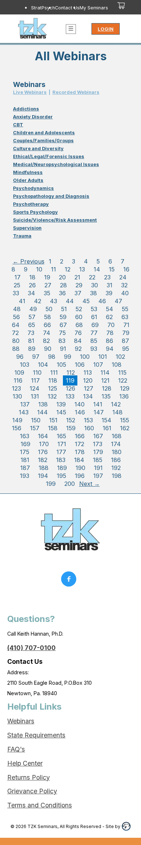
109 (19, 372)
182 (42, 459)
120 (88, 380)
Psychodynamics (33, 188)
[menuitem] (43, 7)
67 (63, 324)
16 (126, 269)
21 (77, 277)
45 (86, 301)
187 (25, 467)
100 (85, 356)
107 (98, 364)
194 (43, 475)
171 (61, 444)
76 (78, 332)
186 (116, 459)
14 (97, 269)
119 (70, 380)
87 (125, 340)
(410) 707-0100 (31, 648)
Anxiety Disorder (33, 116)
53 (94, 309)
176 (43, 452)
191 (98, 467)
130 (17, 396)
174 (116, 444)
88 (16, 348)
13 (82, 269)
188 (43, 467)
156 (16, 428)
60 (78, 317)
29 (79, 285)
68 (79, 324)
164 (43, 436)
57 (32, 317)
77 (94, 332)
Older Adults (28, 180)
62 (109, 317)
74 (46, 332)
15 (112, 269)
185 (97, 459)
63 (124, 317)
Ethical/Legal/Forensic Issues (48, 156)
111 (54, 372)
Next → (89, 483)
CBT (18, 124)
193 (24, 475)
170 (44, 444)
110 (37, 372)
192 (116, 467)
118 (52, 380)
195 (61, 475)
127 (88, 388)
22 (92, 277)
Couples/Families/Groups (43, 140)
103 (24, 364)
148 (117, 412)
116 (18, 380)
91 (63, 348)
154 (106, 420)
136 (124, 396)
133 (69, 396)
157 (34, 428)
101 (102, 356)
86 (109, 340)
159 (71, 428)
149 (17, 420)
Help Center (25, 763)
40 (125, 293)
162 (124, 428)
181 (25, 459)
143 (24, 412)
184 (79, 459)
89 (31, 348)
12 (67, 269)
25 (17, 285)
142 (116, 404)
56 (16, 317)
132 (52, 396)
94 (110, 348)
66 (47, 324)
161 (107, 428)
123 (16, 388)
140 (79, 404)
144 (42, 412)
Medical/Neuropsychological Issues (56, 164)
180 (116, 452)
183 (60, 459)
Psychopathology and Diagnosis (51, 196)
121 (105, 380)
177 (61, 452)
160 (89, 428)
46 (102, 301)
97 (35, 356)
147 (99, 412)
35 (47, 293)
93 (93, 348)
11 (53, 269)
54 (109, 309)
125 (52, 388)
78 (110, 332)
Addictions (26, 109)
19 (47, 277)
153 (88, 420)
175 (24, 452)
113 (88, 372)
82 (46, 340)
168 (116, 436)
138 (43, 404)
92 (78, 348)
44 (70, 301)
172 (79, 444)
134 (88, 396)
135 (106, 396)
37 (77, 293)
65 (31, 324)
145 (61, 412)
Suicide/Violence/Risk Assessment (55, 220)
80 (16, 340)
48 (17, 309)
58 (47, 317)
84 (78, 340)
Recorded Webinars (75, 92)
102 (120, 356)
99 (67, 356)
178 (80, 452)
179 (98, 452)
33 (16, 293)
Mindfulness (28, 172)
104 (43, 364)
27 (47, 285)
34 (31, 293)
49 (33, 309)
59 (63, 317)
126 (70, 388)
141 (97, 404)
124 (34, 388)
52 (79, 309)
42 (37, 301)
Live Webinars (30, 92)
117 (35, 380)
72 (15, 332)
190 (80, 467)
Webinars (20, 721)
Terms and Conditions (39, 805)
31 (109, 285)
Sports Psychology (35, 212)
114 (105, 372)
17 (17, 277)
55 (125, 309)
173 (97, 444)
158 (52, 428)
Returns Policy (28, 777)
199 (51, 483)
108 (116, 364)
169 (25, 444)
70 (111, 324)
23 (107, 277)
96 (20, 356)
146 (80, 412)
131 (35, 396)
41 (22, 301)
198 (116, 475)
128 (106, 388)
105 (61, 364)
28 (63, 285)
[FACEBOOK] (70, 580)
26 (32, 285)
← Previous (28, 261)
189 (62, 467)
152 (70, 420)
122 (122, 380)
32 (124, 285)
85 (93, 340)
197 (98, 475)
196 (80, 475)
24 (123, 277)
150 (35, 420)
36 (62, 293)
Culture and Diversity (38, 148)
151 (53, 420)
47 (118, 301)
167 (98, 436)
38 (93, 293)
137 (25, 404)
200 (69, 483)
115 (122, 372)
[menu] (61, 7)
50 (49, 309)
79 (125, 332)
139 (61, 404)
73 (30, 332)
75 (62, 332)
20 (62, 277)
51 (64, 309)
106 (80, 364)
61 (94, 317)
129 (124, 388)
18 (32, 277)
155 (124, 420)
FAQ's (16, 749)
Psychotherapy (31, 204)
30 (94, 285)
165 (61, 436)
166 (80, 436)
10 (39, 269)
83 (62, 340)
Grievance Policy (32, 791)
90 (47, 348)
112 (71, 372)
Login (106, 29)
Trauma (22, 236)
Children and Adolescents (44, 132)
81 (31, 340)
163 (24, 436)
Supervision (27, 228)
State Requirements (36, 735)
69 (95, 324)
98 (51, 356)
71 (126, 324)
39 (109, 293)
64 (16, 324)
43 (53, 301)
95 (125, 348)
